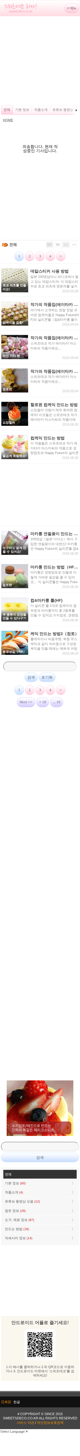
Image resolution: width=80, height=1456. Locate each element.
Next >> (26, 702)
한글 (16, 1402)
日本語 (6, 1402)
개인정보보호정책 (50, 1422)
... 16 (56, 702)
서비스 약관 (25, 1422)
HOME (8, 120)
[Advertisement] (40, 61)
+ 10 (42, 702)
